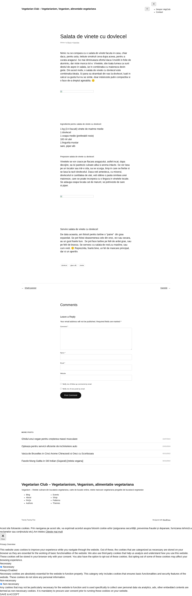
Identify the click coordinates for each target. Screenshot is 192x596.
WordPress (166, 520)
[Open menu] (147, 9)
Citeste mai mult (54, 531)
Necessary (8, 566)
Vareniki (163, 288)
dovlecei (64, 265)
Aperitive (76, 42)
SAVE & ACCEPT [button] (9, 594)
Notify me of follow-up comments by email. (77, 384)
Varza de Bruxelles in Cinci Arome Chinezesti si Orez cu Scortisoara (58, 453)
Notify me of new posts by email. (74, 389)
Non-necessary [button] (8, 580)
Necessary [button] (5, 563)
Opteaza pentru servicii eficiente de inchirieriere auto (49, 446)
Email (62, 363)
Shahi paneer (30, 288)
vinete (82, 265)
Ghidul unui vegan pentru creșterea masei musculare (49, 439)
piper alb (73, 265)
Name (62, 353)
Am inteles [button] (39, 531)
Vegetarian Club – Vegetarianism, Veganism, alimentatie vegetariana (59, 8)
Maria (69, 42)
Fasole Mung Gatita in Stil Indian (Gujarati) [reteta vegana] (52, 461)
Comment (64, 326)
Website (63, 373)
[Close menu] (154, 4)
